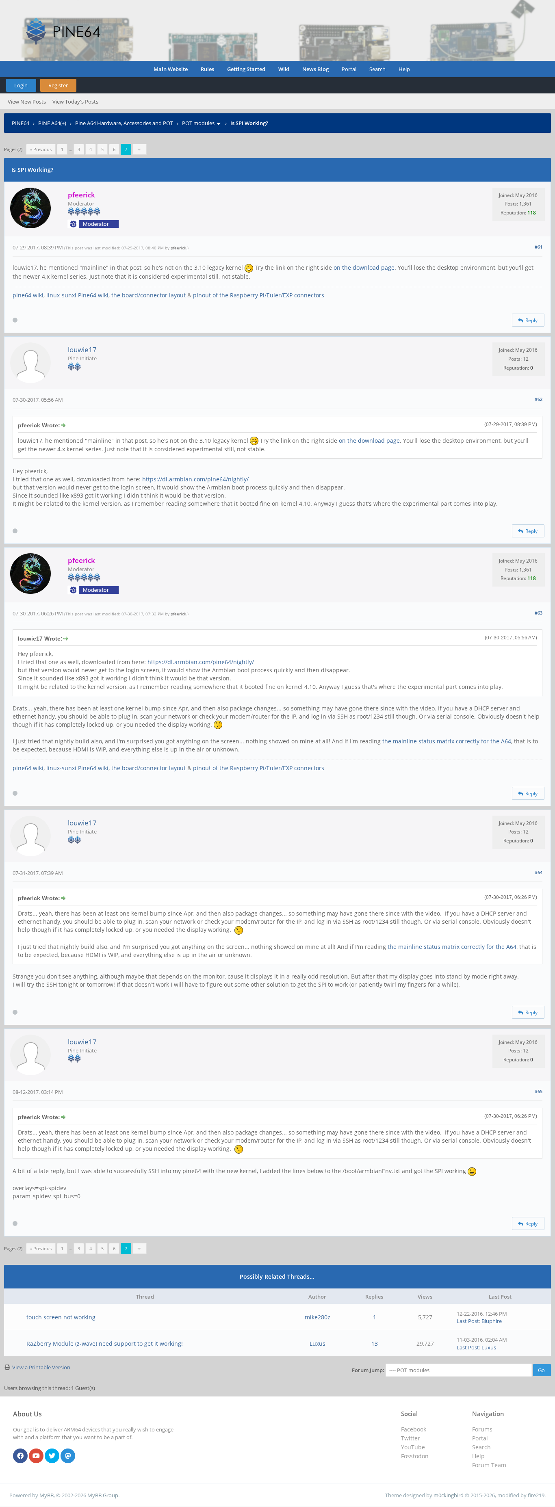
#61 (538, 247)
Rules (207, 69)
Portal (349, 69)
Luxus (317, 1343)
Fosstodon (415, 1456)
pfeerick (178, 248)
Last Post (468, 1321)
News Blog (315, 69)
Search (377, 69)
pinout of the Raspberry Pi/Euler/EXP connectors (258, 295)
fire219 (536, 1495)
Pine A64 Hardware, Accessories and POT (124, 123)
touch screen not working (60, 1317)
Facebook (413, 1429)
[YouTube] (36, 1456)
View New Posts (27, 101)
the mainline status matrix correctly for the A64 (446, 741)
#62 (538, 399)
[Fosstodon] (68, 1456)
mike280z (317, 1317)
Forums (482, 1429)
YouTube (413, 1447)
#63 (538, 613)
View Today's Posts (75, 101)
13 (374, 1343)
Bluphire (491, 1321)
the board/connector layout (148, 295)
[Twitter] (52, 1456)
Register (58, 85)
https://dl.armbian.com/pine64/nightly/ (195, 479)
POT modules (198, 123)
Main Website (171, 69)
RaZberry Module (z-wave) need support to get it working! (104, 1343)
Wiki (283, 69)
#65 (538, 1091)
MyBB (46, 1495)
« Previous (41, 149)
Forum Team (489, 1465)
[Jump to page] (139, 149)
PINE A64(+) (52, 123)
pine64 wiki (28, 295)
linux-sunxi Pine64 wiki (77, 295)
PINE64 (20, 123)
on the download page (364, 267)
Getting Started (246, 69)
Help (404, 69)
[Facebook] (20, 1456)
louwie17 (82, 349)
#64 (538, 872)
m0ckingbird (449, 1495)
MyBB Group (102, 1495)
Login (21, 85)
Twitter (410, 1438)
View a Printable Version (41, 1367)
